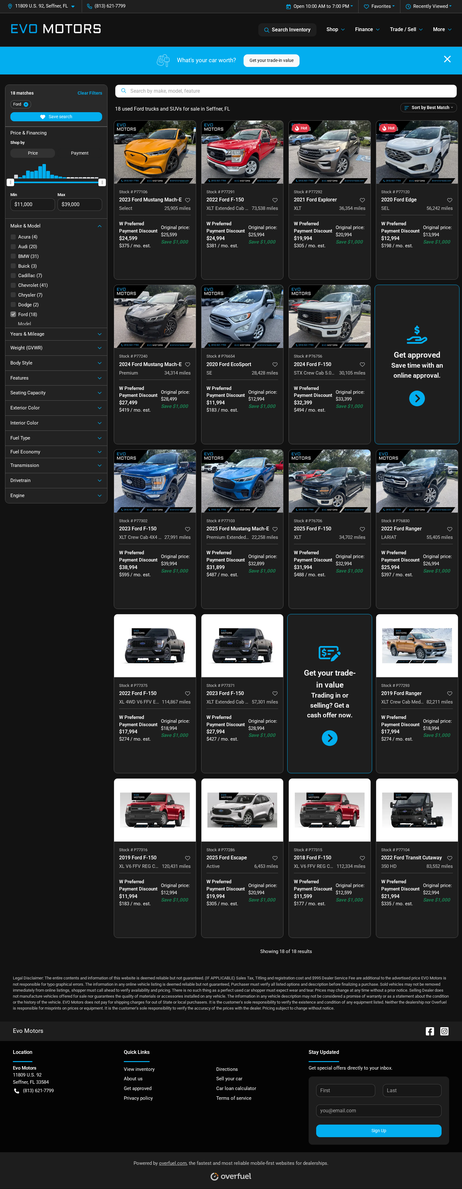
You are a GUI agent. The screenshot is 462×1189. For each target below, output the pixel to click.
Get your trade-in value (272, 60)
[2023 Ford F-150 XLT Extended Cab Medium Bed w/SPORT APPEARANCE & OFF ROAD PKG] (242, 645)
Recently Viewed (430, 6)
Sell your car (229, 1079)
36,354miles (352, 208)
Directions (227, 1069)
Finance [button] (364, 29)
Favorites (381, 6)
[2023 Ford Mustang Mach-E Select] (155, 152)
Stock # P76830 (395, 520)
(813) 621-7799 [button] (110, 6)
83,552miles (439, 866)
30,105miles (352, 373)
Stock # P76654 (220, 356)
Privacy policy (138, 1098)
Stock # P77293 (395, 685)
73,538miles (265, 208)
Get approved (137, 1088)
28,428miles (265, 373)
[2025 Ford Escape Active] (242, 810)
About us (133, 1079)
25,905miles (177, 208)
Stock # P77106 (133, 191)
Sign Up (378, 1130)
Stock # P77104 (395, 849)
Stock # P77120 (395, 191)
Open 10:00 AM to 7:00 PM (321, 6)
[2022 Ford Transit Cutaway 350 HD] (417, 810)
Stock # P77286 (220, 849)
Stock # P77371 (220, 685)
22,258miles (265, 537)
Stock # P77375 (133, 685)
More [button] (439, 29)
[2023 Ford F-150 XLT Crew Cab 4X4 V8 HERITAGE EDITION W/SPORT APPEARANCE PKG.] (155, 481)
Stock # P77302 (133, 520)
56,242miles (439, 208)
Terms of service (233, 1098)
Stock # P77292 (308, 191)
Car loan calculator (236, 1088)
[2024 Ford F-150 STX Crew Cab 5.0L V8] (330, 316)
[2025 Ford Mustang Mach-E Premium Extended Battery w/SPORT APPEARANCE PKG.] (242, 481)
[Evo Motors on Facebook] (427, 1030)
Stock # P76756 (308, 356)
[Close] (447, 59)
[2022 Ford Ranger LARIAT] (417, 481)
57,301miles (265, 702)
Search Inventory (291, 30)
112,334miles (351, 866)
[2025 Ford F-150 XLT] (330, 481)
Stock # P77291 (220, 191)
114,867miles (176, 702)
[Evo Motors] (56, 30)
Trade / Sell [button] (403, 29)
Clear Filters (90, 93)
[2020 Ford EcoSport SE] (242, 316)
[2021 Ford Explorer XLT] (330, 152)
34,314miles (177, 373)
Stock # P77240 (133, 356)
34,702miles (352, 537)
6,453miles (266, 866)
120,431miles (176, 866)
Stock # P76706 (308, 520)
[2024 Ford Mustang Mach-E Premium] (155, 316)
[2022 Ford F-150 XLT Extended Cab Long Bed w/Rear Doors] (242, 152)
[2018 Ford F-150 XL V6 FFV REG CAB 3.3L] (330, 810)
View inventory (139, 1069)
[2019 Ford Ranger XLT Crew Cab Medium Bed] (417, 645)
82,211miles (439, 702)
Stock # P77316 (133, 849)
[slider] (10, 182)
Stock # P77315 (308, 849)
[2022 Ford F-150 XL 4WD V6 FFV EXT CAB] (155, 645)
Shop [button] (332, 29)
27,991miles (177, 537)
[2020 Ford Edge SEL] (417, 152)
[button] (43, 6)
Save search (60, 116)
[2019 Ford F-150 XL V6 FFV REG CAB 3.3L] (155, 810)
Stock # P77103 (220, 520)
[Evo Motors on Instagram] (442, 1030)
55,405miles (439, 537)
